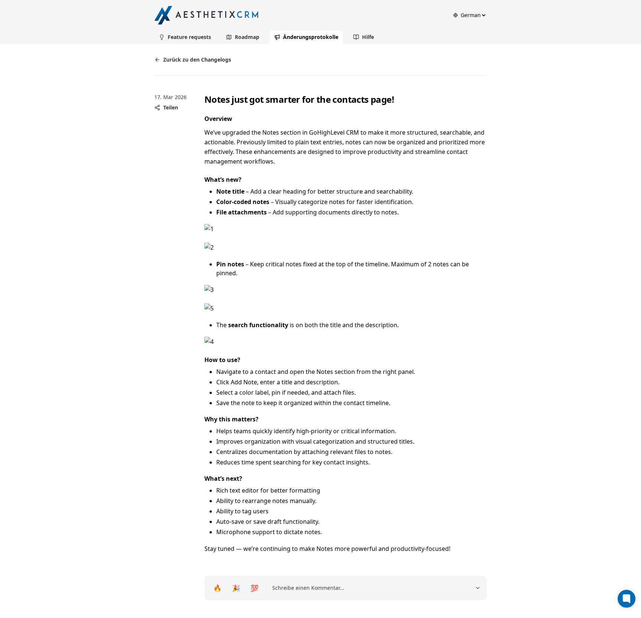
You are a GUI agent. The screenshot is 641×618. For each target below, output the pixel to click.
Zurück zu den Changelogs (197, 59)
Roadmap (247, 36)
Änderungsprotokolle (310, 36)
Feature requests (189, 36)
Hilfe (368, 36)
